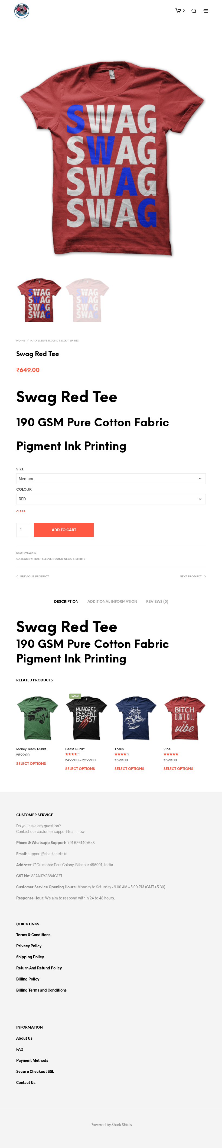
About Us (24, 1038)
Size (20, 469)
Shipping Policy (30, 957)
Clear (20, 511)
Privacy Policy (28, 945)
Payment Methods (32, 1060)
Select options (31, 764)
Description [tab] (66, 602)
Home (20, 340)
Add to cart (64, 530)
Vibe (167, 749)
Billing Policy (27, 979)
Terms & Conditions (33, 934)
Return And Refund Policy (39, 968)
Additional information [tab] (112, 602)
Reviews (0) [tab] (157, 602)
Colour (24, 489)
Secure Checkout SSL (35, 1071)
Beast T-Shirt (74, 749)
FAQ (19, 1049)
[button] (180, 10)
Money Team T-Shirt (31, 749)
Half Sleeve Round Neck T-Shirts (54, 340)
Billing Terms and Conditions (41, 990)
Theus (119, 749)
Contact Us (25, 1082)
